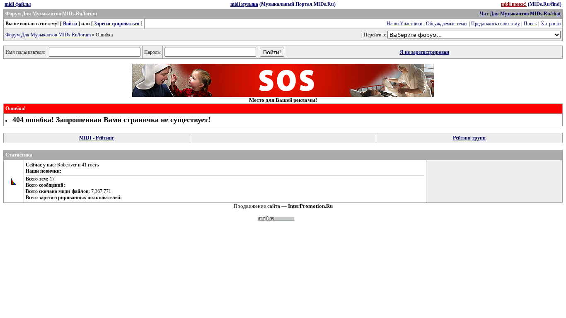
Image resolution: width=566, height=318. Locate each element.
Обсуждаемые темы (446, 23)
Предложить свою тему (495, 23)
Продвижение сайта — (283, 206)
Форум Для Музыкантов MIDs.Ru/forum (48, 35)
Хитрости (551, 23)
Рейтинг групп (469, 138)
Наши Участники (404, 23)
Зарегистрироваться (117, 23)
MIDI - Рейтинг (96, 138)
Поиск (530, 23)
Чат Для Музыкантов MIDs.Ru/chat (520, 14)
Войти (70, 23)
